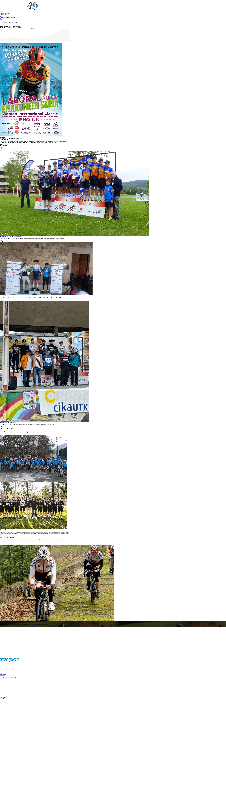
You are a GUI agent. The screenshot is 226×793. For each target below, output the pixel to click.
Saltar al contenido (3, 0)
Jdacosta (4, 22)
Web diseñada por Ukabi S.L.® (13, 677)
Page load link (3, 697)
